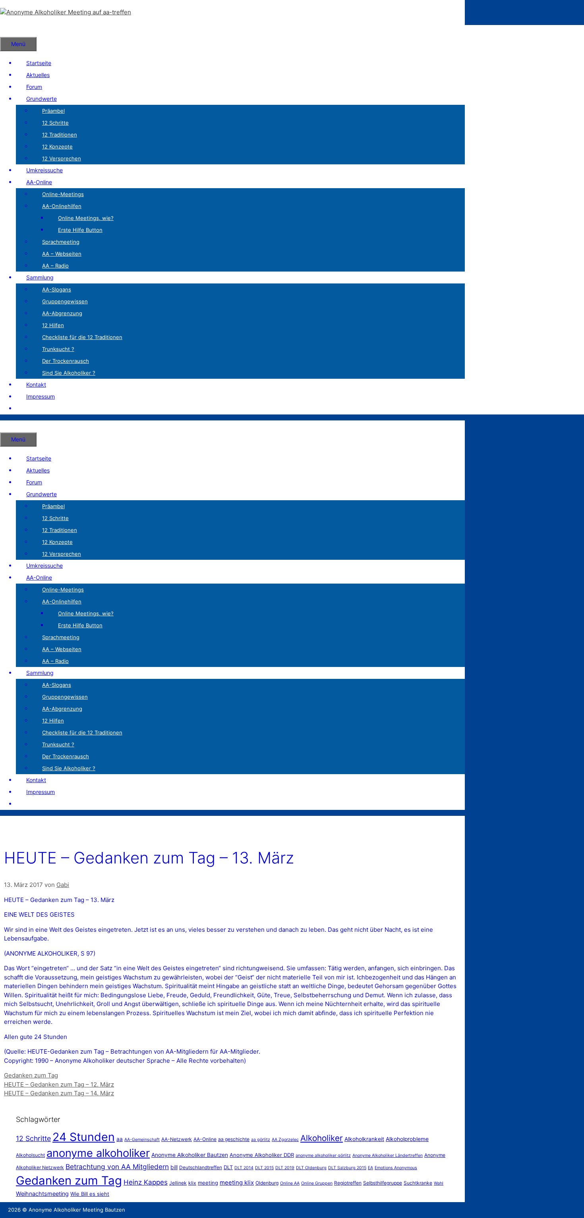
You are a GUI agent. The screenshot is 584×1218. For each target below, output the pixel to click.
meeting (208, 1182)
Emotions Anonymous (396, 1167)
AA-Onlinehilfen (61, 206)
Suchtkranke (418, 1183)
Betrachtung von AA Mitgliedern (117, 1166)
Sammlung (40, 277)
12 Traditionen (59, 134)
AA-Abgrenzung (62, 313)
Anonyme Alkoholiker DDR (262, 1155)
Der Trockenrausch (65, 361)
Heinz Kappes (146, 1182)
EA (370, 1167)
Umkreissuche (44, 170)
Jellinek (178, 1183)
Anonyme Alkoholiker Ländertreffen (387, 1155)
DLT (228, 1167)
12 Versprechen (61, 158)
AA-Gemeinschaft (142, 1139)
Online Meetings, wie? (86, 218)
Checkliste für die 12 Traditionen (82, 337)
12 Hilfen (53, 325)
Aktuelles (38, 74)
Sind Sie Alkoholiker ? (68, 373)
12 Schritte (55, 122)
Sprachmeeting (60, 242)
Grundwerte (41, 98)
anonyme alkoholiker (98, 1153)
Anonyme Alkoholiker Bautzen (189, 1155)
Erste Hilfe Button (80, 230)
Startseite (38, 63)
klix (192, 1183)
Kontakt (36, 384)
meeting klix (237, 1182)
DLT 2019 (284, 1167)
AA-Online (39, 182)
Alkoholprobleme (407, 1139)
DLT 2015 (264, 1167)
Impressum (40, 396)
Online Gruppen (317, 1183)
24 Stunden (83, 1137)
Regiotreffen (348, 1183)
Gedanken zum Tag (31, 1075)
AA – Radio (55, 265)
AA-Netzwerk (176, 1139)
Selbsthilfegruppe (382, 1183)
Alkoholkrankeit (364, 1139)
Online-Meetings (63, 194)
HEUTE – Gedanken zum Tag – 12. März (59, 1084)
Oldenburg (266, 1183)
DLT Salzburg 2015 (347, 1167)
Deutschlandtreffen (200, 1167)
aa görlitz (260, 1139)
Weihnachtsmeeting (42, 1193)
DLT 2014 (243, 1167)
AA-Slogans (56, 289)
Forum (34, 86)
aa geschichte (233, 1139)
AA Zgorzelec (285, 1139)
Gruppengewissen (65, 301)
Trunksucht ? (58, 349)
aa (119, 1139)
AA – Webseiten (61, 254)
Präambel (53, 111)
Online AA (290, 1183)
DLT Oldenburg (311, 1167)
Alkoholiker (321, 1138)
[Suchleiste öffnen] (10, 30)
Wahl (438, 1183)
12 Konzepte (57, 146)
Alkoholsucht (30, 1155)
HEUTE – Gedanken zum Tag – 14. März (59, 1093)
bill (174, 1167)
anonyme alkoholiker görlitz (323, 1155)
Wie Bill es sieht (89, 1194)
